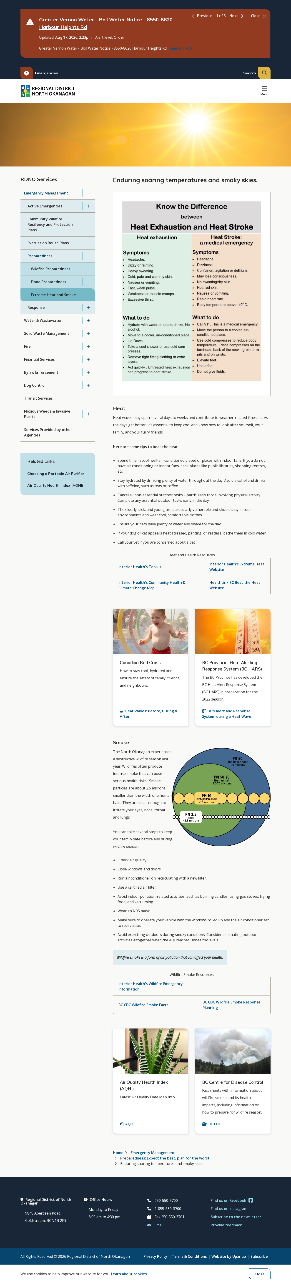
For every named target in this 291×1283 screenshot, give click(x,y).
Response (36, 307)
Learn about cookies (129, 1273)
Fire (27, 346)
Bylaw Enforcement (41, 372)
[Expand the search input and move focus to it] (264, 73)
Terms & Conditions (189, 1256)
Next (233, 15)
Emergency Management (46, 193)
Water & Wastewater (43, 320)
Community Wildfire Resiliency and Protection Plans (50, 224)
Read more (178, 48)
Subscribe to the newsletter (236, 1216)
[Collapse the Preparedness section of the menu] (88, 256)
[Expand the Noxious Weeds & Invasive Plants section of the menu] (88, 414)
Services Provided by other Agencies (48, 432)
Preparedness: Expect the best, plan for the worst (165, 1158)
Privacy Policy (155, 1256)
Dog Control (34, 385)
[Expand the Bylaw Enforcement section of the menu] (88, 372)
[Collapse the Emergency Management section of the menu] (88, 193)
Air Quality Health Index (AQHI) (55, 485)
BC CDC (214, 1124)
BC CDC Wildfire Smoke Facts (143, 1004)
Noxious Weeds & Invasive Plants (47, 414)
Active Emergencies (45, 206)
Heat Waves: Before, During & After (149, 713)
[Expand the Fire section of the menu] (88, 346)
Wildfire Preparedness (50, 268)
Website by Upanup (228, 1256)
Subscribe (259, 1256)
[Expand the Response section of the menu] (88, 307)
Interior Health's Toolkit (139, 566)
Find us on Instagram (229, 1208)
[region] (192, 573)
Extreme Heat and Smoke (53, 294)
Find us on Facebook (228, 1200)
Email (159, 1225)
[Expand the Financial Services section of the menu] (88, 359)
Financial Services (39, 359)
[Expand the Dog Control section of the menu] (88, 385)
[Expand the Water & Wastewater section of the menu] (88, 320)
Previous (205, 15)
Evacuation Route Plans (48, 242)
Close (260, 1274)
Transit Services (38, 398)
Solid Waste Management (46, 333)
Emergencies (46, 73)
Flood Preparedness (48, 281)
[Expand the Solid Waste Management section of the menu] (88, 333)
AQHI (129, 1124)
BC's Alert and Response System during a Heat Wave (226, 713)
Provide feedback (226, 1225)
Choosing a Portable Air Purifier (55, 473)
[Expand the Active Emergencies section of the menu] (88, 206)
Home (118, 1152)
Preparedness (40, 255)
